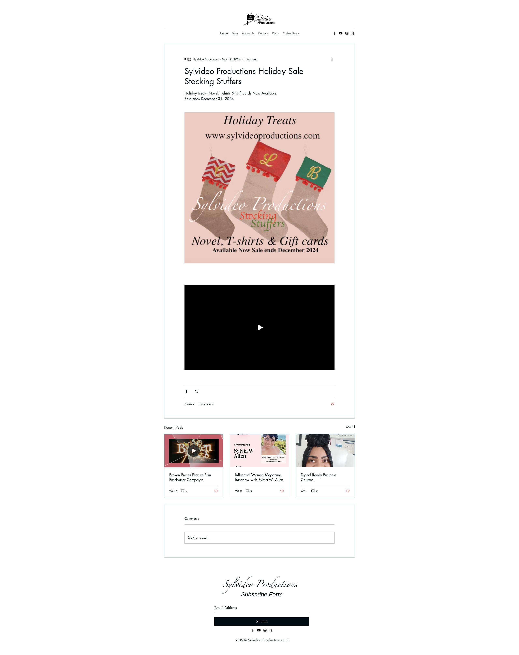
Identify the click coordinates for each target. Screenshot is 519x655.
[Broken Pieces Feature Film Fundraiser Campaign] (193, 450)
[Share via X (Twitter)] (196, 391)
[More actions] (332, 59)
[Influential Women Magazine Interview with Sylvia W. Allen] (259, 450)
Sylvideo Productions (261, 586)
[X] (353, 33)
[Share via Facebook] (186, 391)
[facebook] (335, 33)
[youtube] (341, 33)
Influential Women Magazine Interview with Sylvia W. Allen (259, 477)
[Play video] (259, 327)
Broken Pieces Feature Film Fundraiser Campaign (190, 477)
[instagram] (347, 33)
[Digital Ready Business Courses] (325, 450)
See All (350, 427)
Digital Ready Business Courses (318, 477)
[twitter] (271, 630)
